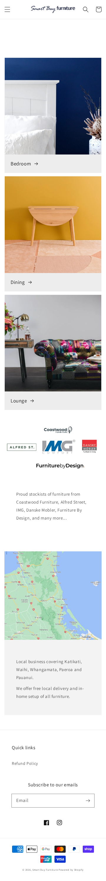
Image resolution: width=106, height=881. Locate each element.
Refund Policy (25, 763)
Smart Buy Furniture (45, 869)
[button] (7, 9)
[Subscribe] (87, 800)
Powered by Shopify (71, 869)
